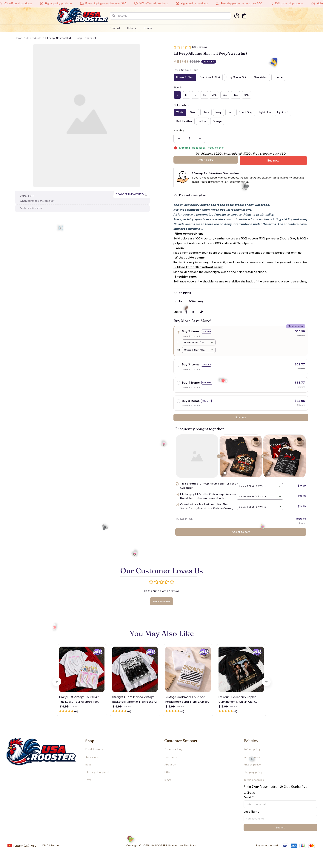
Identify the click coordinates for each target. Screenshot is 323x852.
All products (33, 38)
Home (18, 38)
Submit (280, 827)
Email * (249, 797)
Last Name (251, 811)
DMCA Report (50, 845)
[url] (182, 846)
